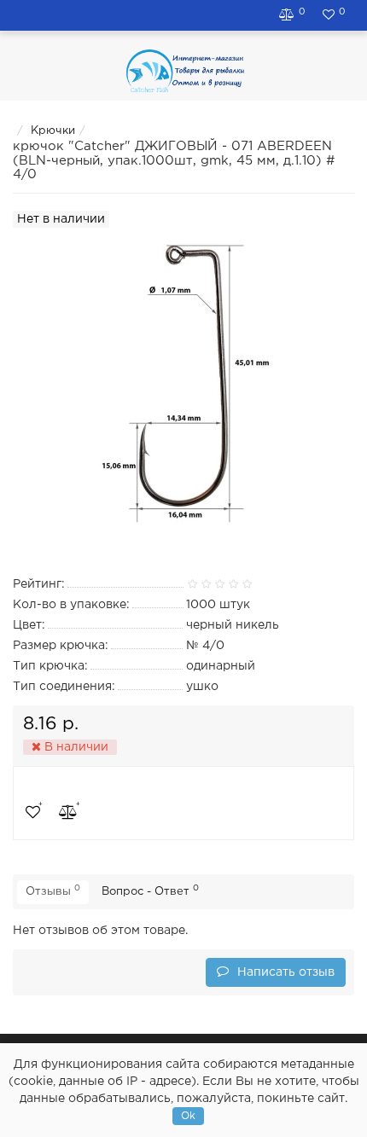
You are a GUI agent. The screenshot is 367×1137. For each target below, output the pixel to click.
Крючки (53, 131)
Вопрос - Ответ (150, 890)
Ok (188, 1116)
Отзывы (53, 890)
